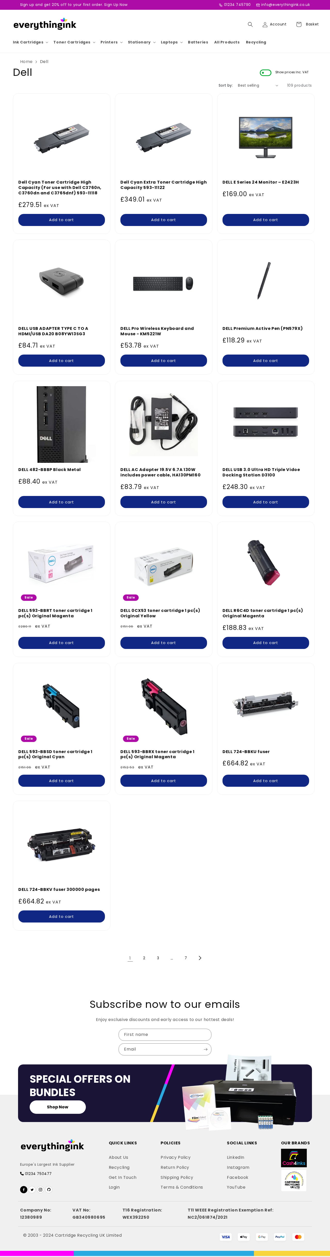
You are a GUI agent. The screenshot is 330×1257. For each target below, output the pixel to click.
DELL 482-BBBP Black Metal (49, 470)
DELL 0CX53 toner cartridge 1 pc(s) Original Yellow (160, 613)
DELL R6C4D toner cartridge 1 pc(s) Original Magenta (262, 613)
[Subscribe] (205, 1049)
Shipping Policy (177, 1177)
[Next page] (199, 958)
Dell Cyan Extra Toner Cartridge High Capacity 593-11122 (163, 185)
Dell (44, 62)
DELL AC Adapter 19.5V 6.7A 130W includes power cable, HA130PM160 (160, 472)
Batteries (198, 42)
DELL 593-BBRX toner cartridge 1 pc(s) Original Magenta (157, 754)
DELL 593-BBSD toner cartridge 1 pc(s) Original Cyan (55, 754)
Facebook (238, 1177)
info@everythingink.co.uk (285, 4)
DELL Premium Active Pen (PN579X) (262, 328)
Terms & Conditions (182, 1187)
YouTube (236, 1187)
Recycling (256, 42)
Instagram (238, 1167)
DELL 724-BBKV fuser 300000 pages (59, 889)
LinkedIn (235, 1157)
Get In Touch (123, 1177)
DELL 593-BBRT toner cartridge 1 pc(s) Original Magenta (55, 613)
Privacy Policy (176, 1157)
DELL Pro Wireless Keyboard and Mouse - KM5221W (157, 331)
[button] (30, 42)
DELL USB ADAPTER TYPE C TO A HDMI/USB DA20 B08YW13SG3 (53, 331)
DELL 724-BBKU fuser (246, 752)
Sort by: (226, 85)
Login (114, 1187)
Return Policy (175, 1167)
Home (26, 62)
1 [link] (130, 958)
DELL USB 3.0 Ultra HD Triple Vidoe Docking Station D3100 (261, 472)
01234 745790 (237, 4)
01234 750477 (38, 1173)
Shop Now (57, 1107)
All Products (227, 42)
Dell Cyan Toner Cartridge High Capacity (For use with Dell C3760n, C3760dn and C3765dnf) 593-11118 (60, 188)
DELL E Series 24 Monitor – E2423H (260, 182)
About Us (118, 1157)
